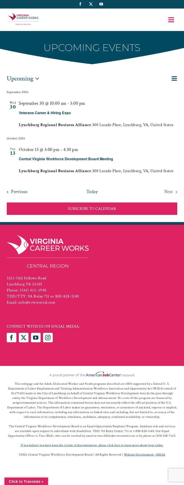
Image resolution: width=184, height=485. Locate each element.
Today (92, 192)
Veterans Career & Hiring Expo (45, 112)
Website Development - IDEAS (144, 455)
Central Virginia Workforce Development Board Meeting (66, 158)
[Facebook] (11, 337)
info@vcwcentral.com (36, 302)
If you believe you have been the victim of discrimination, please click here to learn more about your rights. (92, 445)
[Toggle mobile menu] (171, 19)
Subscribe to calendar (92, 208)
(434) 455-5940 (33, 290)
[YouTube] (36, 337)
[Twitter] (23, 337)
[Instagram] (48, 337)
